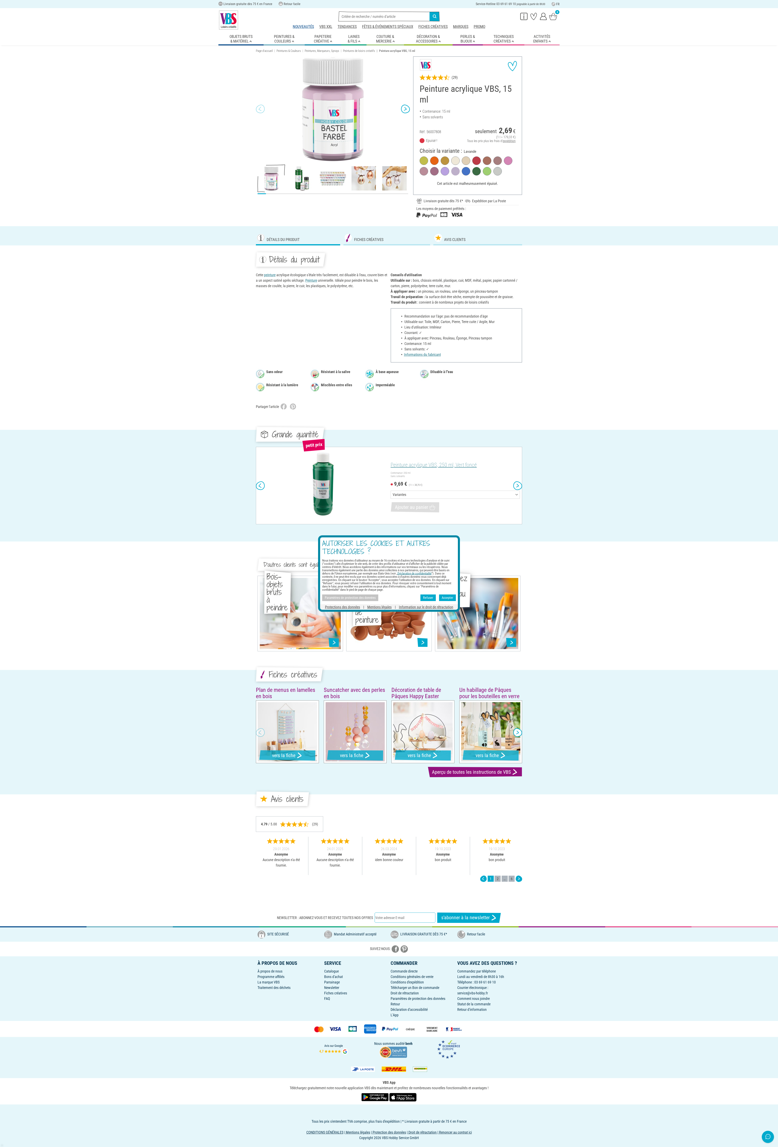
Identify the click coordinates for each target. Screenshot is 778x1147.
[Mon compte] (543, 16)
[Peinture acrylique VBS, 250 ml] (322, 485)
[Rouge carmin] (476, 160)
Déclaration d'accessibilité (409, 1009)
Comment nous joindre (473, 998)
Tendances (347, 26)
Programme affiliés (271, 977)
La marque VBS (269, 982)
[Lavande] (455, 171)
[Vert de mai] (424, 160)
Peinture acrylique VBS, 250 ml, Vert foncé (434, 465)
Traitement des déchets (274, 987)
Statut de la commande (474, 1004)
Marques (460, 26)
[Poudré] (466, 160)
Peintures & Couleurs (289, 51)
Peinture (311, 280)
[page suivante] (519, 878)
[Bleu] (466, 171)
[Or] (445, 160)
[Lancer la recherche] (435, 16)
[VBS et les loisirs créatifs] (228, 20)
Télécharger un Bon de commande (415, 987)
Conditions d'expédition (407, 982)
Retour (395, 1004)
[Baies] (434, 171)
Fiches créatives (433, 26)
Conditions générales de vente (412, 977)
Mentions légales (379, 607)
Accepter (447, 598)
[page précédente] (483, 878)
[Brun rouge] (487, 160)
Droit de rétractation (405, 993)
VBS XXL (325, 26)
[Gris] (497, 171)
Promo (479, 26)
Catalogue (331, 971)
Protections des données (342, 607)
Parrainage (332, 982)
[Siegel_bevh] (393, 1052)
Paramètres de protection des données (418, 998)
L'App (395, 1015)
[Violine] (445, 171)
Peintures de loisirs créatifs (359, 51)
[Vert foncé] (476, 171)
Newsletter (331, 987)
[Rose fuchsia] (508, 160)
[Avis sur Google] (333, 1049)
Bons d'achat (333, 977)
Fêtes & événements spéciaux (387, 26)
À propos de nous (270, 971)
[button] (260, 108)
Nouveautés (303, 26)
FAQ (327, 998)
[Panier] (553, 16)
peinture (270, 275)
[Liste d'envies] (534, 16)
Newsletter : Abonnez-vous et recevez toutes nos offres (325, 918)
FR (558, 4)
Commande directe (404, 971)
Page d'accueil (264, 51)
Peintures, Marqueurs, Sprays (322, 51)
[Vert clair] (487, 171)
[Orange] (434, 160)
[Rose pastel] (424, 171)
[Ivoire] (455, 160)
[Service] (524, 16)
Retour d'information (472, 1009)
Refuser (428, 598)
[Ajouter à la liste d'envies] (512, 66)
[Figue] (497, 160)
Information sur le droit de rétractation (426, 607)
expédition (509, 141)
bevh (409, 1043)
